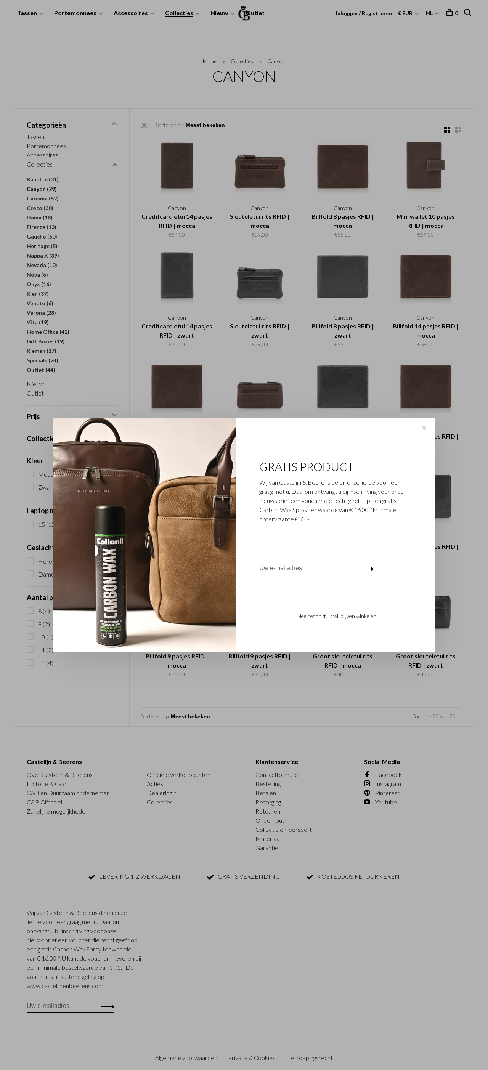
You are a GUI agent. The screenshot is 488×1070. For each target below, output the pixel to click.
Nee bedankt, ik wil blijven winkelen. (337, 616)
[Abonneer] (365, 568)
